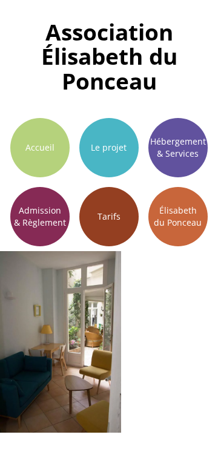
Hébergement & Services (178, 147)
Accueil (39, 147)
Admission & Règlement (40, 216)
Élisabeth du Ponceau (178, 216)
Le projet (109, 147)
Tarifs (109, 216)
